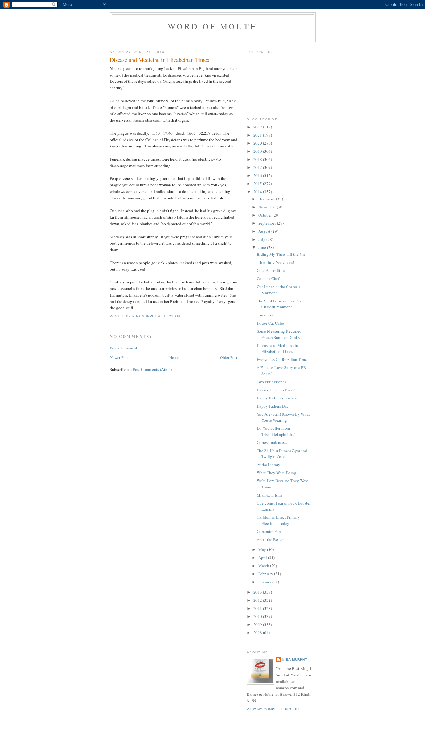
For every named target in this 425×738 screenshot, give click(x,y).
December (267, 199)
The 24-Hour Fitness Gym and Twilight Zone (282, 454)
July (262, 239)
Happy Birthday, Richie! (277, 398)
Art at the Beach (270, 539)
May (262, 549)
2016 (258, 175)
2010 (258, 616)
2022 (258, 127)
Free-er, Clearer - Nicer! (276, 390)
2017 (258, 167)
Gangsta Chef (268, 278)
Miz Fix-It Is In (269, 495)
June (262, 247)
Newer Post (119, 357)
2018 (258, 159)
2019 (258, 151)
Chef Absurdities (271, 270)
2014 (258, 191)
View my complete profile (274, 709)
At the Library (268, 464)
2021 (258, 135)
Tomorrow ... (267, 315)
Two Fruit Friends (271, 382)
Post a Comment (123, 348)
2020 (258, 143)
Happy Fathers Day (273, 406)
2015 (258, 183)
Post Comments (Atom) (152, 369)
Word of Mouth (213, 26)
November (267, 207)
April (263, 557)
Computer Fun (269, 531)
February (266, 574)
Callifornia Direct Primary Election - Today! (278, 520)
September (267, 223)
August (264, 231)
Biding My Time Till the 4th (281, 254)
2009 (258, 624)
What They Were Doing (276, 472)
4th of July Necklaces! (275, 262)
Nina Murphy (294, 659)
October (265, 215)
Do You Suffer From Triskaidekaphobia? (276, 431)
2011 (258, 608)
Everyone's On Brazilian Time (282, 359)
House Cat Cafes (270, 323)
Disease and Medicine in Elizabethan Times (277, 348)
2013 (258, 592)
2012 (258, 600)
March (264, 565)
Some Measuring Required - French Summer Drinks (280, 334)
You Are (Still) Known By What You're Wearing (283, 417)
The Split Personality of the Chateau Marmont (280, 304)
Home (174, 357)
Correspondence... (272, 442)
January (265, 582)
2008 (258, 632)
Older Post (228, 357)
